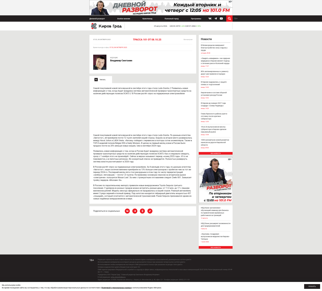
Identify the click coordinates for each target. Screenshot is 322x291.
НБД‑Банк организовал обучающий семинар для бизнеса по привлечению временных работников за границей (215, 213)
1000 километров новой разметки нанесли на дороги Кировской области (215, 144)
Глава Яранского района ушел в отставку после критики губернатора (214, 117)
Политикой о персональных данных (116, 288)
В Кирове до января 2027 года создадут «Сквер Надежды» (213, 105)
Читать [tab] (102, 80)
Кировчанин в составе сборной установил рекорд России (214, 95)
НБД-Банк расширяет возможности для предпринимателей (215, 226)
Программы (196, 19)
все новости (216, 153)
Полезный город (172, 19)
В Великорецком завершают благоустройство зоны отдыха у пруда (214, 49)
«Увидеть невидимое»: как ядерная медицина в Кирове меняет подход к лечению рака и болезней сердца (215, 62)
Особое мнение (123, 19)
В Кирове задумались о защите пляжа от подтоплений (214, 84)
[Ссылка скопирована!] (149, 211)
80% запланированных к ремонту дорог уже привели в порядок (214, 74)
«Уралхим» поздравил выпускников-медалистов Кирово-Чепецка (215, 238)
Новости (206, 39)
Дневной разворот (97, 19)
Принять (312, 286)
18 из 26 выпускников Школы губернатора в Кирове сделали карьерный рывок (213, 130)
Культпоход (147, 19)
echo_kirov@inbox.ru (118, 277)
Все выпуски (188, 39)
